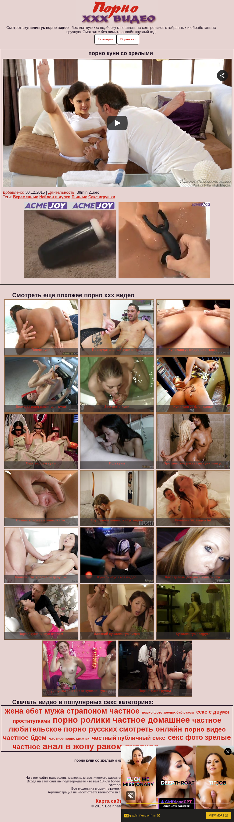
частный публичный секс (128, 738)
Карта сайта (110, 801)
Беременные (25, 197)
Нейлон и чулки (54, 197)
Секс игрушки (101, 197)
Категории (105, 39)
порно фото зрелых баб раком (168, 712)
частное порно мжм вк (69, 738)
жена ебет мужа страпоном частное (72, 711)
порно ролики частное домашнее (121, 720)
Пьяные (79, 197)
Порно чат (128, 39)
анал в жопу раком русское (101, 746)
